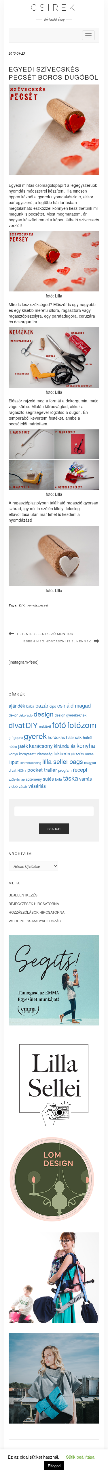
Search (54, 828)
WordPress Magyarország (35, 920)
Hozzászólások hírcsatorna (37, 912)
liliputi (14, 762)
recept (80, 769)
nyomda (31, 605)
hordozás (56, 737)
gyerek (35, 735)
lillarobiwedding (30, 762)
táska (70, 777)
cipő (53, 706)
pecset (43, 605)
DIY (21, 605)
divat (16, 724)
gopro (18, 737)
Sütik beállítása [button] (80, 1457)
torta (58, 779)
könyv (13, 753)
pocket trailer (42, 769)
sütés (48, 778)
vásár (23, 786)
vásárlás (37, 785)
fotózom (81, 724)
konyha (86, 745)
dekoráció (26, 715)
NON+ (22, 770)
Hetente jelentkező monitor (45, 634)
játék (23, 746)
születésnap (17, 779)
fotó (59, 724)
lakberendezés (69, 753)
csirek (54, 8)
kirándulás (64, 745)
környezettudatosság (35, 753)
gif (10, 737)
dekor (13, 715)
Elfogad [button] (54, 1465)
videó (13, 786)
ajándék (17, 705)
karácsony (41, 745)
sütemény (34, 779)
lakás (89, 753)
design (44, 714)
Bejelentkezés (23, 894)
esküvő (45, 726)
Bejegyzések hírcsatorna (34, 903)
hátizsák (74, 737)
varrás (85, 778)
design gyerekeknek (70, 714)
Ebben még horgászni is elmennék (57, 641)
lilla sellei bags (62, 761)
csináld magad (74, 705)
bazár (41, 705)
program (65, 770)
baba (30, 706)
